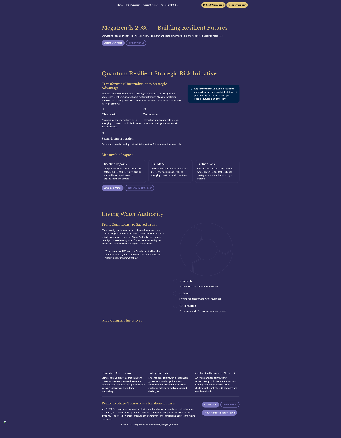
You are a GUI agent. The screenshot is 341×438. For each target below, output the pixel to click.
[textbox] (170, 5)
